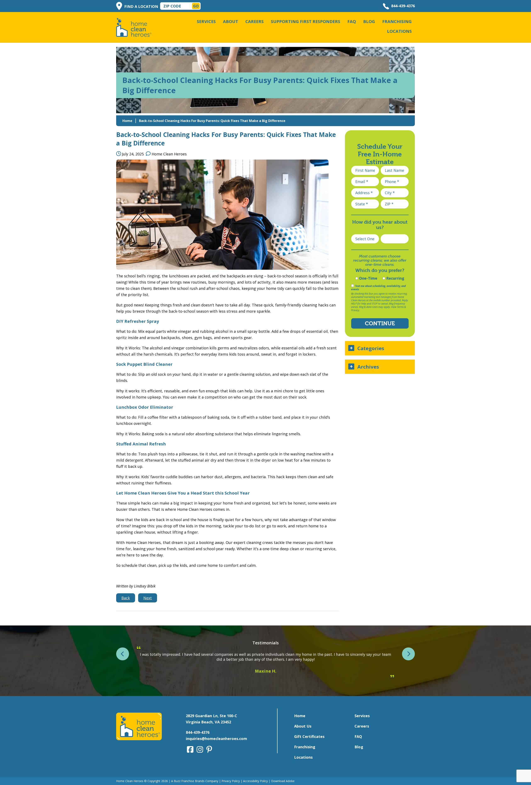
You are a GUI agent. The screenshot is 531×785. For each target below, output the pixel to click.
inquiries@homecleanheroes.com (216, 738)
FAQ (351, 21)
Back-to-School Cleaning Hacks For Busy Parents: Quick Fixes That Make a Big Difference (212, 120)
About (230, 21)
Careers (254, 21)
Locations (399, 31)
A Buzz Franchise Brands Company (194, 781)
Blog (369, 21)
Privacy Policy (231, 781)
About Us (302, 726)
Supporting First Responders (305, 21)
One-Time (367, 278)
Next (147, 597)
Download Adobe (283, 781)
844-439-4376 (403, 5)
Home (127, 120)
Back (125, 597)
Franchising (397, 21)
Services (206, 21)
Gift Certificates (309, 736)
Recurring (394, 278)
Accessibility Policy (255, 781)
